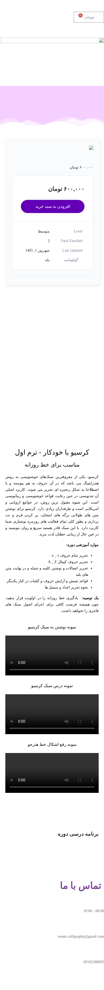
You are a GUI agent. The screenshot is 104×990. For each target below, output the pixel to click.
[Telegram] (97, 981)
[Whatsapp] (83, 981)
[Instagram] (68, 981)
